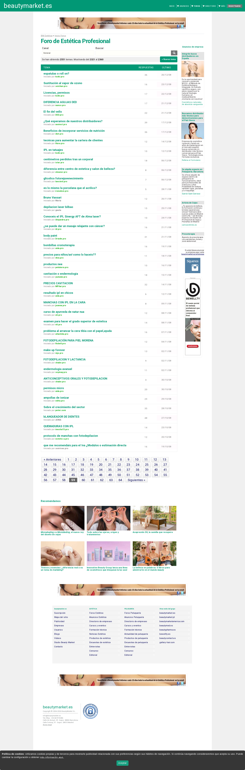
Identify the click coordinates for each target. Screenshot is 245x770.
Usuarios (58, 630)
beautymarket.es (28, 5)
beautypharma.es (168, 630)
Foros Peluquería (132, 613)
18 (82, 464)
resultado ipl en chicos (58, 292)
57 (54, 480)
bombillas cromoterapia (59, 245)
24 (137, 464)
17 (73, 464)
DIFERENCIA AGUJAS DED (60, 102)
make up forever (54, 350)
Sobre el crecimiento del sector (64, 407)
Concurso (93, 651)
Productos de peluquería (136, 638)
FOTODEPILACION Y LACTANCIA (65, 359)
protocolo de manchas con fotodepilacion (71, 435)
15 (54, 464)
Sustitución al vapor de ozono (63, 83)
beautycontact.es (168, 638)
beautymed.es (166, 626)
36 (119, 470)
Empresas (59, 626)
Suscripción (59, 613)
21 (110, 464)
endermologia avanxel (58, 369)
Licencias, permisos (57, 92)
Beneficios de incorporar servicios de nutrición (74, 130)
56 (45, 480)
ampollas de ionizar (56, 397)
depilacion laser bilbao (58, 207)
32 (82, 470)
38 (137, 470)
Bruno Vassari (53, 197)
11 (146, 459)
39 (147, 470)
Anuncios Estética (97, 617)
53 (147, 475)
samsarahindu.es (189, 225)
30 (64, 470)
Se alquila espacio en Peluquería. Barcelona (192, 170)
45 (73, 475)
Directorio (210, 6)
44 (64, 475)
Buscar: (99, 48)
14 (45, 464)
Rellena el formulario (191, 160)
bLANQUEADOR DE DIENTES (61, 416)
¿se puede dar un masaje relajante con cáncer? (74, 226)
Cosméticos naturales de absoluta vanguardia (192, 103)
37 (128, 470)
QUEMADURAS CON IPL (59, 426)
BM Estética (46, 36)
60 (83, 480)
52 (137, 475)
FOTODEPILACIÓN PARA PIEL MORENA (68, 340)
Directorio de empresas (100, 621)
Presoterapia (188, 234)
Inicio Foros (60, 36)
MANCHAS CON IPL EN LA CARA (64, 302)
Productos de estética (100, 638)
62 (101, 480)
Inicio (172, 6)
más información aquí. (52, 757)
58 (64, 480)
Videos (57, 638)
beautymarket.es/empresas (192, 254)
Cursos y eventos (97, 626)
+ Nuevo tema (169, 59)
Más (223, 6)
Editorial (93, 655)
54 (156, 475)
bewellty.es (165, 634)
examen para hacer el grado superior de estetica (75, 321)
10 (136, 459)
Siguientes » (136, 480)
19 (91, 464)
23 (128, 464)
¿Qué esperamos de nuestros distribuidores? (73, 121)
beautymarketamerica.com (172, 621)
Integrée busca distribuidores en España (190, 56)
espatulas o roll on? (56, 73)
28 (45, 470)
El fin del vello (53, 111)
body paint (50, 235)
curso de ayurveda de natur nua (64, 311)
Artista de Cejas (190, 203)
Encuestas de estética (100, 642)
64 (120, 480)
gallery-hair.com (167, 642)
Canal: (45, 48)
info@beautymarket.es (52, 716)
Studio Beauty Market (64, 642)
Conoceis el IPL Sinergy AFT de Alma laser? (72, 216)
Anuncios (184, 6)
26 (156, 464)
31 (73, 470)
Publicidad (59, 621)
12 (155, 459)
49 (110, 475)
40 (156, 470)
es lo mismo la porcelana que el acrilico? (70, 188)
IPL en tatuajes (53, 149)
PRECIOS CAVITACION (58, 283)
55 (165, 475)
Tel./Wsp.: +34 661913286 (53, 718)
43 (54, 475)
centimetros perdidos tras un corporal (68, 159)
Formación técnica (98, 630)
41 (165, 470)
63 (111, 480)
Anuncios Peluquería (134, 617)
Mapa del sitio (61, 617)
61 (92, 480)
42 (45, 475)
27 (165, 464)
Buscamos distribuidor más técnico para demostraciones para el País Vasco (193, 117)
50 (119, 475)
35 (110, 470)
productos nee (53, 264)
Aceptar (122, 763)
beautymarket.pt (167, 617)
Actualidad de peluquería (136, 634)
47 (91, 475)
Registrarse (235, 6)
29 (54, 470)
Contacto (58, 647)
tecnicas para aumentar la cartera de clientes (73, 140)
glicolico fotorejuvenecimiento (63, 178)
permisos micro (54, 388)
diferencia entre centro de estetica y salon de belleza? (79, 168)
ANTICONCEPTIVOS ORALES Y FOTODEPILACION (75, 378)
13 (164, 459)
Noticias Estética (97, 634)
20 (100, 464)
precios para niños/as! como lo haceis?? (70, 254)
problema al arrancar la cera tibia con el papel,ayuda (78, 331)
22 (119, 464)
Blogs (57, 634)
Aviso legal (47, 725)
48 (100, 475)
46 (82, 475)
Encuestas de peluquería (136, 642)
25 (147, 464)
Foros (197, 6)
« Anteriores (52, 459)
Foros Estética (96, 613)
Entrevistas (94, 647)
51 (128, 475)
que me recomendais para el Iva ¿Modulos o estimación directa (85, 445)
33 (91, 470)
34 (100, 470)
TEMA (46, 67)
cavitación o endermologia (61, 273)
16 (64, 464)
